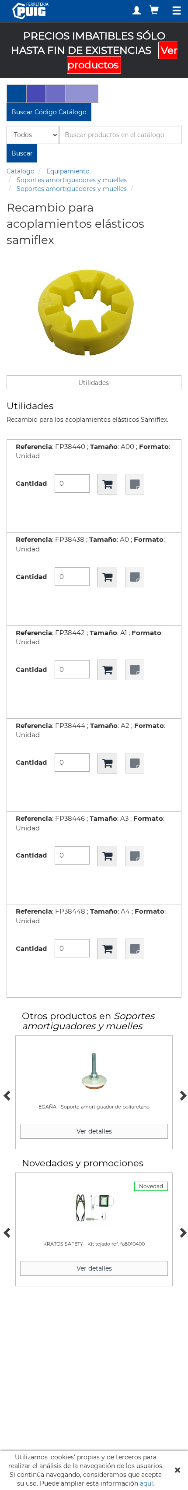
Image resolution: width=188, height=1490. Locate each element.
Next (181, 1094)
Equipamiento (68, 171)
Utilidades (93, 383)
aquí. (147, 1483)
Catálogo (21, 171)
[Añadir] (107, 484)
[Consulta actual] (155, 10)
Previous (6, 1094)
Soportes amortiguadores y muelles (72, 180)
